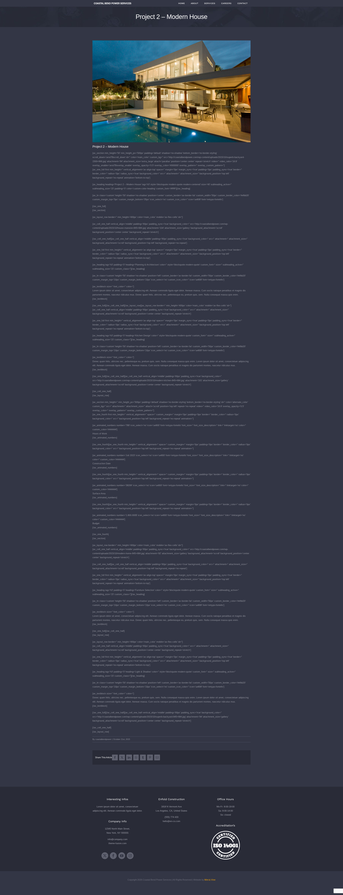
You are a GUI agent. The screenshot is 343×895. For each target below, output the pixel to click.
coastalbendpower (103, 739)
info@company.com (117, 839)
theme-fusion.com (117, 843)
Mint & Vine (209, 880)
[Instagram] (130, 855)
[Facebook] (113, 855)
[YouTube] (121, 855)
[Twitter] (104, 855)
